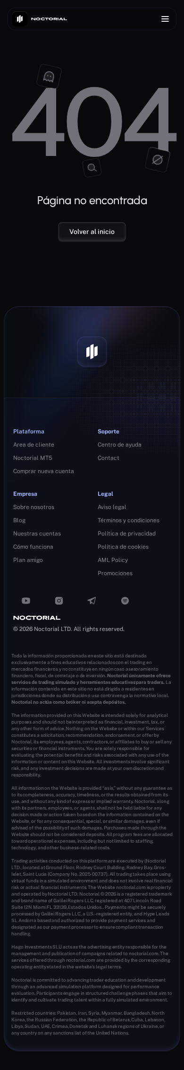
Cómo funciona (33, 547)
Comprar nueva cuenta (43, 471)
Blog (19, 520)
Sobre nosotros (33, 507)
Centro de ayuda (120, 444)
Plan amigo (28, 560)
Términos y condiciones (128, 520)
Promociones (115, 573)
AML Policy (113, 560)
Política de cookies (123, 547)
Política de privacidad (127, 533)
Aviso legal (112, 507)
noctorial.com (131, 887)
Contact (108, 458)
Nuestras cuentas (37, 533)
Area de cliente (33, 444)
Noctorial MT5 (32, 458)
